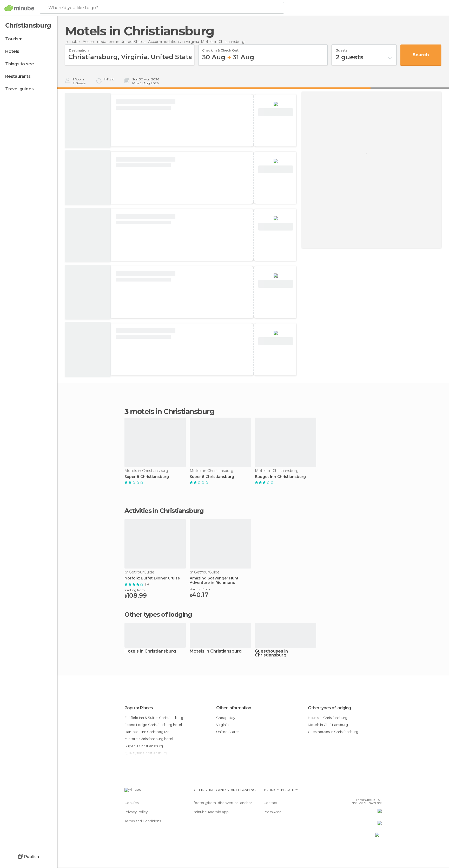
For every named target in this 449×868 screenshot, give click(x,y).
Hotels (12, 51)
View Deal (275, 112)
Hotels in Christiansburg (150, 651)
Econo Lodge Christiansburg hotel (153, 725)
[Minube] (19, 8)
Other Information (233, 707)
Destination (79, 48)
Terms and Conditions (142, 821)
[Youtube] (378, 792)
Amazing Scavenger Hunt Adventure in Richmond (214, 580)
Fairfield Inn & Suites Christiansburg (153, 718)
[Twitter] (361, 792)
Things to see (19, 63)
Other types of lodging (329, 707)
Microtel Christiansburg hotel (148, 739)
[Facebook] (352, 792)
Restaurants (18, 76)
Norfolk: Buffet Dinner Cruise (152, 578)
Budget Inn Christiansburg (280, 477)
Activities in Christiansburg (163, 511)
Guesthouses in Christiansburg (271, 653)
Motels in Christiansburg (216, 651)
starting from (134, 590)
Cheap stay (225, 718)
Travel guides (19, 88)
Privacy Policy (136, 812)
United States (227, 732)
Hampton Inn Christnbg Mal (147, 732)
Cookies (131, 803)
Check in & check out (220, 48)
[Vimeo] (369, 792)
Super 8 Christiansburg (146, 477)
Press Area (272, 812)
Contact (270, 803)
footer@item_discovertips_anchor (223, 803)
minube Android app (211, 812)
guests (341, 48)
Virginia (222, 725)
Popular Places (138, 707)
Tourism (14, 38)
